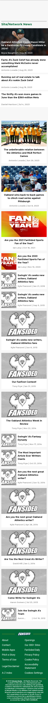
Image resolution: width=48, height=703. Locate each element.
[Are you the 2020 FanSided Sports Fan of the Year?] (24, 261)
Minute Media (17, 681)
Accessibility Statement (31, 666)
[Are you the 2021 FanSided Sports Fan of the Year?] (24, 231)
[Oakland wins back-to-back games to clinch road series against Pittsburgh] (24, 187)
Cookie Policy (32, 659)
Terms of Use (9, 659)
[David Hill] (17, 563)
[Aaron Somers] (17, 602)
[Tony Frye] (17, 386)
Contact (6, 645)
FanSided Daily (32, 649)
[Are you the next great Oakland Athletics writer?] (24, 477)
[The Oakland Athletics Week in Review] (24, 411)
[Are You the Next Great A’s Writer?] (24, 548)
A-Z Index (7, 672)
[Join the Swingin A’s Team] (24, 614)
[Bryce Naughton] (9, 53)
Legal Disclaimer (10, 666)
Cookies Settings (34, 672)
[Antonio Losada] (9, 70)
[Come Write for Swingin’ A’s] (24, 587)
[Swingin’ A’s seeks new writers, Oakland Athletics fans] (24, 280)
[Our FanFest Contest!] (24, 371)
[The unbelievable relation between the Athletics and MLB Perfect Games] (24, 142)
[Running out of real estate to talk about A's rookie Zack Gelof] (24, 82)
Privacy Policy (32, 654)
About (5, 640)
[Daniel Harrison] (9, 104)
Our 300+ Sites (32, 645)
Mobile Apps (8, 649)
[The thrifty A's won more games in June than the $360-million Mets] (24, 99)
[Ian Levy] (17, 247)
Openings (30, 640)
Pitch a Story (8, 654)
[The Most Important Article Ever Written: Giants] (24, 458)
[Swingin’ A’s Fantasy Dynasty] (24, 440)
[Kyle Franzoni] (24, 286)
